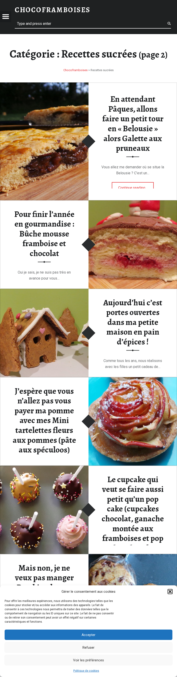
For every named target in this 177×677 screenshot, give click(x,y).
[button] (170, 591)
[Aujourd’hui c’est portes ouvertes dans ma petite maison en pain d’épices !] (44, 291)
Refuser (88, 647)
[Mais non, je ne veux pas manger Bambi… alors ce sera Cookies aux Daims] (132, 557)
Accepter (88, 635)
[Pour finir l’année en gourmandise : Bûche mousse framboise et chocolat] (132, 203)
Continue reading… (136, 186)
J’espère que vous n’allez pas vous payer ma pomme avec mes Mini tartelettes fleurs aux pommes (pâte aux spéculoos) (44, 420)
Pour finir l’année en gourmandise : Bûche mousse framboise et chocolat (44, 233)
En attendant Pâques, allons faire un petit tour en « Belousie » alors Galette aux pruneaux (132, 123)
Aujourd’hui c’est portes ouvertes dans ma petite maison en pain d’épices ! (132, 322)
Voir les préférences (88, 660)
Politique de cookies (86, 670)
